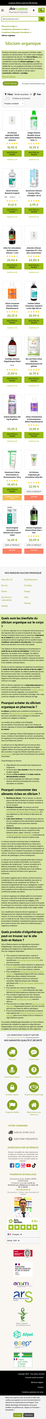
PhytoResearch (31, 579)
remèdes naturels (37, 689)
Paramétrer (29, 1415)
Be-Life (4, 585)
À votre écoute (34, 1059)
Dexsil (4, 591)
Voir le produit (34, 491)
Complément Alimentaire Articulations (16, 32)
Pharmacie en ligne (9, 26)
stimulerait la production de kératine (19, 835)
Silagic (27, 591)
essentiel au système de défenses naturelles (22, 812)
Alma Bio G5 (7, 579)
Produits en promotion (21, 98)
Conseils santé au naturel (34, 1377)
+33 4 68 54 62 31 (23, 1190)
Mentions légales (37, 1382)
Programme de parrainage (34, 1094)
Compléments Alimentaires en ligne (15, 29)
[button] (3, 10)
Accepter (18, 1415)
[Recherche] (42, 18)
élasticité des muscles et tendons (22, 713)
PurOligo (28, 585)
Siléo (26, 597)
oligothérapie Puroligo (15, 990)
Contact (40, 1387)
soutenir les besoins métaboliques (31, 983)
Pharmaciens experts (12, 1077)
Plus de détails (8, 76)
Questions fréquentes (34, 1077)
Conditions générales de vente (32, 1392)
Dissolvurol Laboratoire (6, 598)
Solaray (27, 603)
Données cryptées (12, 1094)
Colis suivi (12, 1059)
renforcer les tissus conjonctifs (28, 960)
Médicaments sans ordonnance (34, 1113)
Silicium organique (10, 83)
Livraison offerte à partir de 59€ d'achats (23, 3)
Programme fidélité (12, 1112)
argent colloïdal (13, 967)
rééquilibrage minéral (24, 999)
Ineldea (4, 605)
